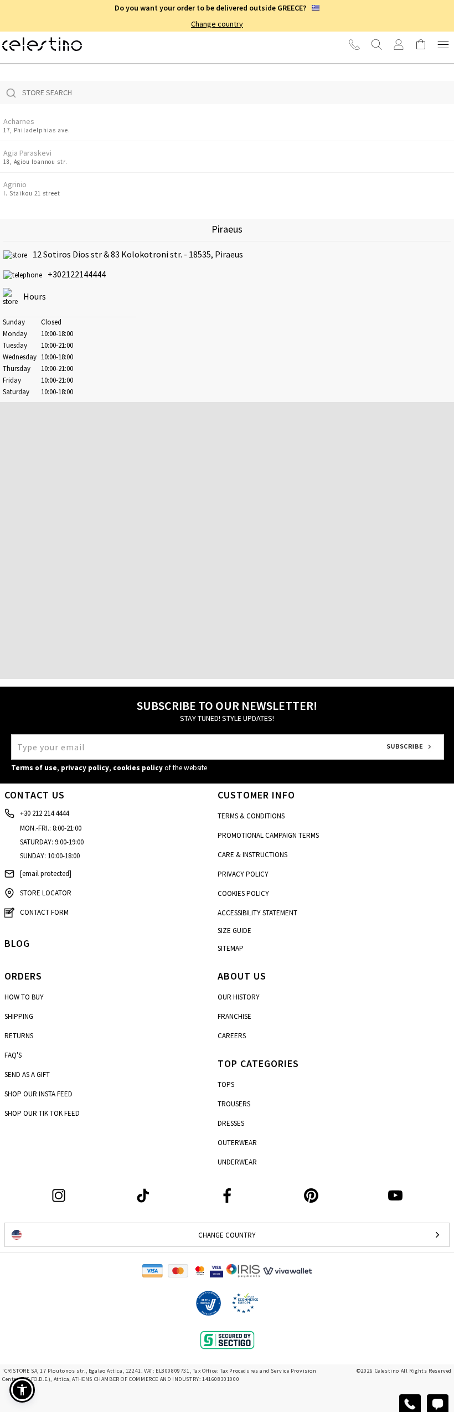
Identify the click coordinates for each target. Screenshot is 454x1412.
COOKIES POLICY (243, 893)
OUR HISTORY (239, 997)
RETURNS (18, 1035)
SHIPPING (18, 1016)
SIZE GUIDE (234, 930)
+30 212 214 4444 (44, 813)
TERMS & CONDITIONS (251, 816)
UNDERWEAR (237, 1162)
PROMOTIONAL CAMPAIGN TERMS (268, 835)
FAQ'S (13, 1055)
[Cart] (421, 44)
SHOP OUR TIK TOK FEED (42, 1113)
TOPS (226, 1084)
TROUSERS (234, 1104)
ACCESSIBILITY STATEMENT (257, 913)
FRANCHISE (234, 1016)
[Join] (399, 44)
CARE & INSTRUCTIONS (252, 854)
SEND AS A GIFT (27, 1074)
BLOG (17, 943)
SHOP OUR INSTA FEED (38, 1094)
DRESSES (231, 1123)
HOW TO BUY (24, 997)
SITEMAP (231, 948)
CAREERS (232, 1035)
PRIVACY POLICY (243, 874)
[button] (227, 534)
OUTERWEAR (237, 1142)
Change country (217, 24)
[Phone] (354, 44)
